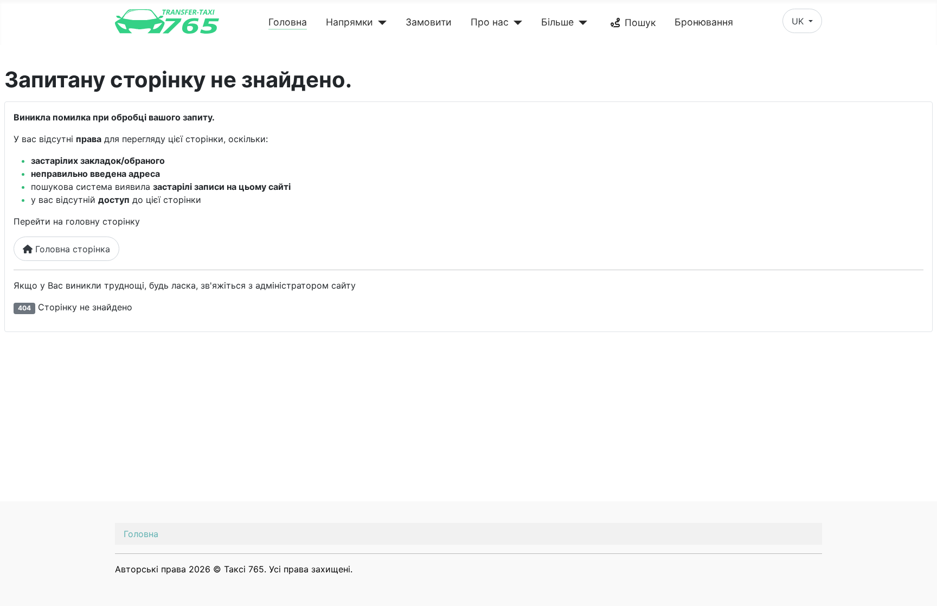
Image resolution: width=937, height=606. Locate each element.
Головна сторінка (71, 249)
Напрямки (349, 22)
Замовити (429, 22)
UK (799, 21)
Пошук (640, 22)
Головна (287, 22)
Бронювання (704, 22)
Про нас (490, 22)
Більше (557, 22)
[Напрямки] (380, 23)
